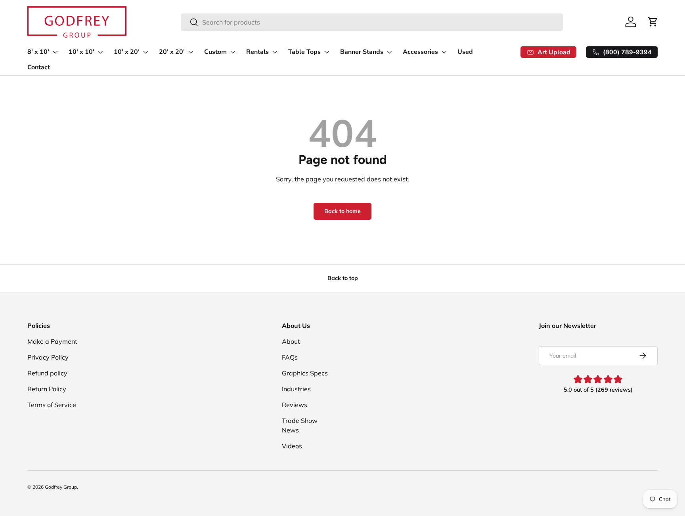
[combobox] (372, 22)
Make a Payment (52, 341)
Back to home (342, 211)
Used (465, 52)
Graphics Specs (305, 373)
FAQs (290, 357)
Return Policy (46, 389)
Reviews (294, 405)
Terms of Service (51, 405)
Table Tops (304, 52)
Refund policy (47, 373)
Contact (38, 67)
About (291, 341)
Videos (292, 446)
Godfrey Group (61, 487)
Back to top (342, 278)
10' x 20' (127, 52)
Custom (215, 52)
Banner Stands (361, 52)
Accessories (420, 52)
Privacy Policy (48, 357)
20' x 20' (172, 52)
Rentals (257, 52)
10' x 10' (81, 52)
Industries (296, 389)
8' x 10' (38, 52)
